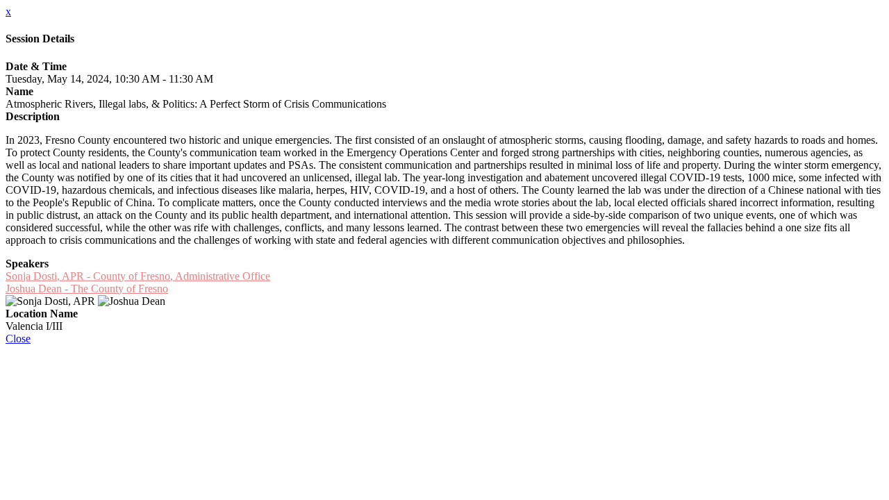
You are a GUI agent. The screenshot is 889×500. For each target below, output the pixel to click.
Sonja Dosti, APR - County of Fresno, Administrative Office (138, 276)
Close (18, 338)
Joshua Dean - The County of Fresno (87, 288)
